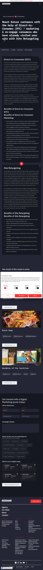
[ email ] (4, 413)
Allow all (35, 295)
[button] (40, 3)
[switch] (16, 288)
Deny (8, 295)
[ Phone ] (23, 413)
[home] (6, 4)
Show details (36, 292)
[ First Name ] (5, 408)
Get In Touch (36, 501)
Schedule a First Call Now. (28, 0)
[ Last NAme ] (24, 408)
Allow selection (22, 295)
